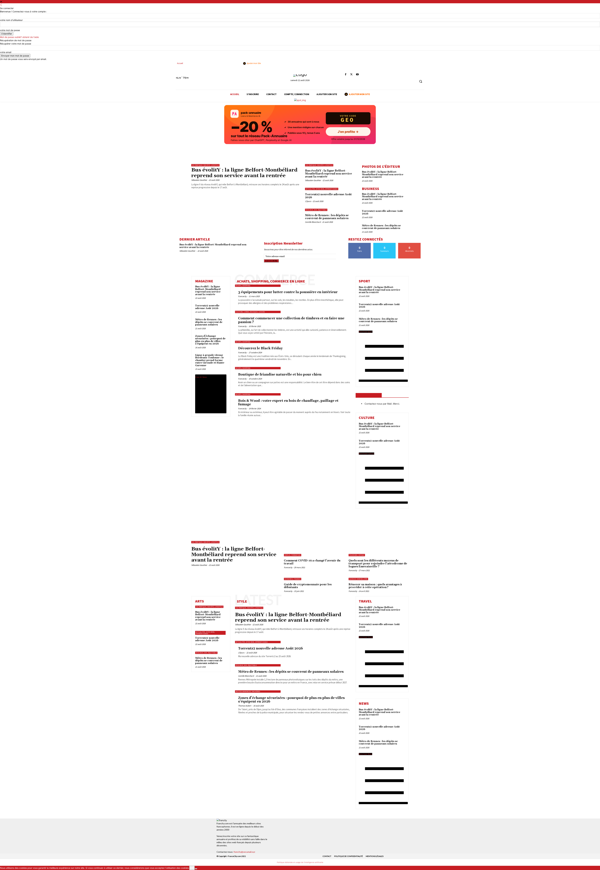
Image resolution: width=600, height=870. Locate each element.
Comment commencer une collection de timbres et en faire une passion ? (291, 320)
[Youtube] (357, 74)
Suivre (384, 244)
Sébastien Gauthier (199, 180)
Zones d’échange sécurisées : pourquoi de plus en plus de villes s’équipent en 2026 (210, 340)
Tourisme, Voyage (356, 555)
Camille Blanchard (313, 222)
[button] (420, 81)
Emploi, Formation (293, 555)
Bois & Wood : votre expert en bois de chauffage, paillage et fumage (288, 402)
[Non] (196, 868)
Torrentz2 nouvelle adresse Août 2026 (328, 196)
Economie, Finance (293, 579)
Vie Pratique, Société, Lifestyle (205, 165)
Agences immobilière (358, 579)
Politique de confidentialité (348, 856)
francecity (242, 296)
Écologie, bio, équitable (316, 210)
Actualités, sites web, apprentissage (322, 189)
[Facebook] (346, 74)
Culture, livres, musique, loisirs (250, 312)
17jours (308, 201)
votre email (5, 52)
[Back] (1, 5)
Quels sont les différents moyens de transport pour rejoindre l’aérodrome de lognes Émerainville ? (378, 563)
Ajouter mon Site (252, 63)
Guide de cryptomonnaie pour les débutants (308, 586)
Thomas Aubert (244, 705)
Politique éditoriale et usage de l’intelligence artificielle (300, 862)
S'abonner (409, 244)
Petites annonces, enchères (248, 692)
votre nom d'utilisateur (11, 20)
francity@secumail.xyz (244, 851)
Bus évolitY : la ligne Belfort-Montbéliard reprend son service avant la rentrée (244, 173)
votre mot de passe (10, 30)
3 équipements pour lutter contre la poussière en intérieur (288, 292)
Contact (326, 856)
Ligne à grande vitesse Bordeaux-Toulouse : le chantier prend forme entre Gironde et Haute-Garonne (210, 360)
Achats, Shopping (243, 286)
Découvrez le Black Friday (260, 348)
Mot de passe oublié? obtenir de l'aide (19, 37)
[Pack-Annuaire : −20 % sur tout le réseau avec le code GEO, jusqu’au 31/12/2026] (300, 124)
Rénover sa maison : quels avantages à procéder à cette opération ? (375, 586)
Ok (191, 868)
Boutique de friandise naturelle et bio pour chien (279, 375)
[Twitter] (351, 74)
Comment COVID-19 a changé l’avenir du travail (312, 562)
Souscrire (271, 260)
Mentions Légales (374, 856)
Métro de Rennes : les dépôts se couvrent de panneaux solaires (327, 217)
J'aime (359, 244)
